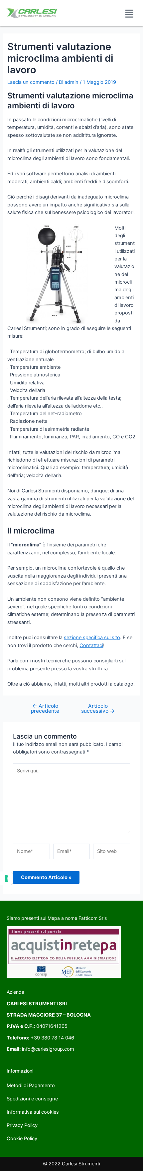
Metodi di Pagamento (31, 1085)
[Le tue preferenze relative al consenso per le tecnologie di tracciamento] (6, 878)
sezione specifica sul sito (92, 638)
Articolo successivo (98, 708)
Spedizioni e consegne (32, 1099)
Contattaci (91, 645)
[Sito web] (111, 853)
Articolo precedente (45, 708)
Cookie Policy (22, 1139)
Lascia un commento (31, 82)
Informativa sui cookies (33, 1112)
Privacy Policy (22, 1125)
